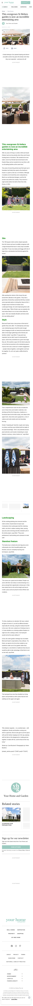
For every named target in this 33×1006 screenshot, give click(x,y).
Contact (21, 958)
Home (3, 11)
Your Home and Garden (12, 23)
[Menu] (2, 2)
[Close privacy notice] (29, 997)
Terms (23, 954)
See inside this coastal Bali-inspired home (7, 824)
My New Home (16, 937)
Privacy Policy (22, 850)
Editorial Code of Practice (15, 961)
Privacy (16, 954)
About (9, 954)
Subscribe (11, 958)
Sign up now (16, 847)
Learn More (14, 999)
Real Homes (14, 6)
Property (11, 933)
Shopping (20, 933)
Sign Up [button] (25, 2)
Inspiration (23, 6)
